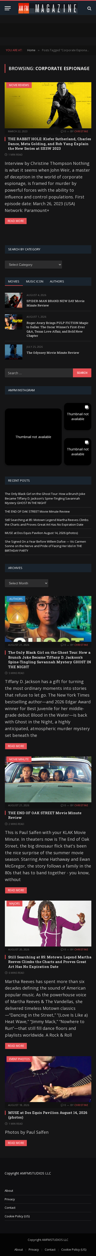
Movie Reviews (19, 85)
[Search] (88, 8)
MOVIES (14, 281)
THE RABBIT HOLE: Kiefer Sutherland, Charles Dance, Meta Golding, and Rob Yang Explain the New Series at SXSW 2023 (49, 143)
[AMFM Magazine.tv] (48, 8)
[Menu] (8, 8)
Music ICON (35, 281)
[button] (33, 436)
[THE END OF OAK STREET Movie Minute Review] (48, 779)
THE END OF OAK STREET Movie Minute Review (37, 511)
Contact (10, 1207)
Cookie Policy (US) (17, 1216)
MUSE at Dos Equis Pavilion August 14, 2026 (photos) (41, 533)
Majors (14, 903)
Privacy (10, 1199)
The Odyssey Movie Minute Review (53, 353)
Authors (15, 599)
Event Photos (19, 1059)
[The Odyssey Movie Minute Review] (13, 352)
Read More (16, 221)
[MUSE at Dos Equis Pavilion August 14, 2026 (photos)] (48, 1079)
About (9, 1190)
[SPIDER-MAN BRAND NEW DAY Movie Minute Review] (13, 300)
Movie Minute (19, 759)
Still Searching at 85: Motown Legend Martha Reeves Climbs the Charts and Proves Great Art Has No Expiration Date (47, 522)
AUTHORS (57, 281)
